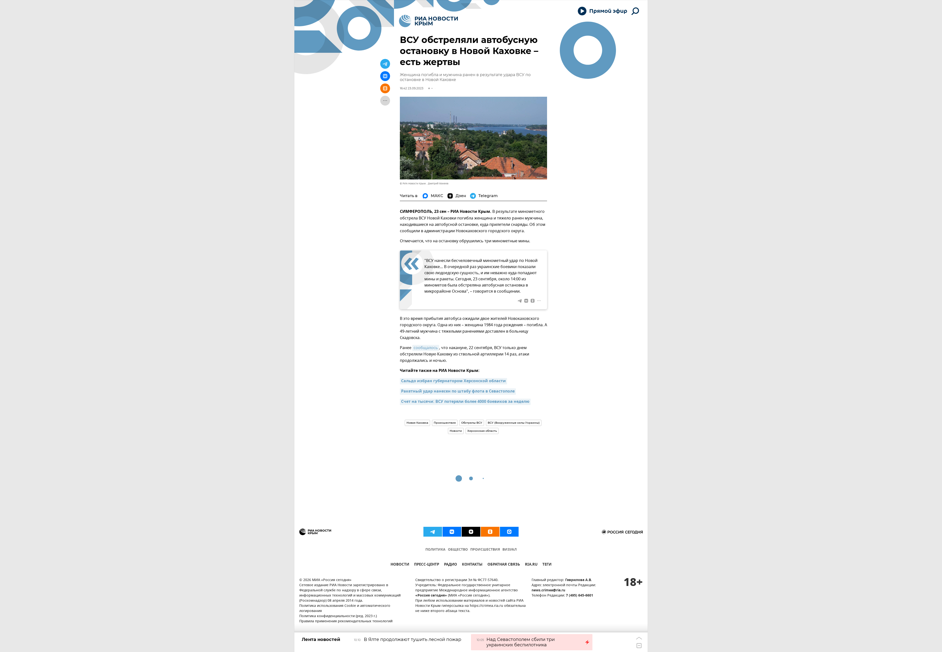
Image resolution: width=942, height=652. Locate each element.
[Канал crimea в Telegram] (432, 532)
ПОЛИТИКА (435, 550)
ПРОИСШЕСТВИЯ (485, 550)
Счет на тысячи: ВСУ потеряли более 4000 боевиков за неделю (465, 402)
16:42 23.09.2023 (411, 88)
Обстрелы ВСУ (471, 422)
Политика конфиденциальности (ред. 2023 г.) (338, 616)
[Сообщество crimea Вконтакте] (452, 532)
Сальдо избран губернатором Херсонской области (453, 381)
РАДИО (450, 565)
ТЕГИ (546, 565)
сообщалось (426, 348)
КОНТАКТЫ (472, 565)
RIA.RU (531, 565)
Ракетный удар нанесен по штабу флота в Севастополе (458, 391)
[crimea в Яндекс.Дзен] (471, 532)
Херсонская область (482, 431)
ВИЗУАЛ (509, 550)
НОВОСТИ (400, 565)
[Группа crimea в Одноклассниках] (490, 532)
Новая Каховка (417, 422)
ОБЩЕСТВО (458, 550)
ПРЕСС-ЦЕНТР (426, 565)
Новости (456, 431)
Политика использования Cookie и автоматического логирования (344, 608)
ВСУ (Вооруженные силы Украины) (514, 422)
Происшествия (445, 422)
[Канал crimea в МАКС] (509, 532)
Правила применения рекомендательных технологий (345, 621)
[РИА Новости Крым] (428, 21)
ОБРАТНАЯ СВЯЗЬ (503, 565)
